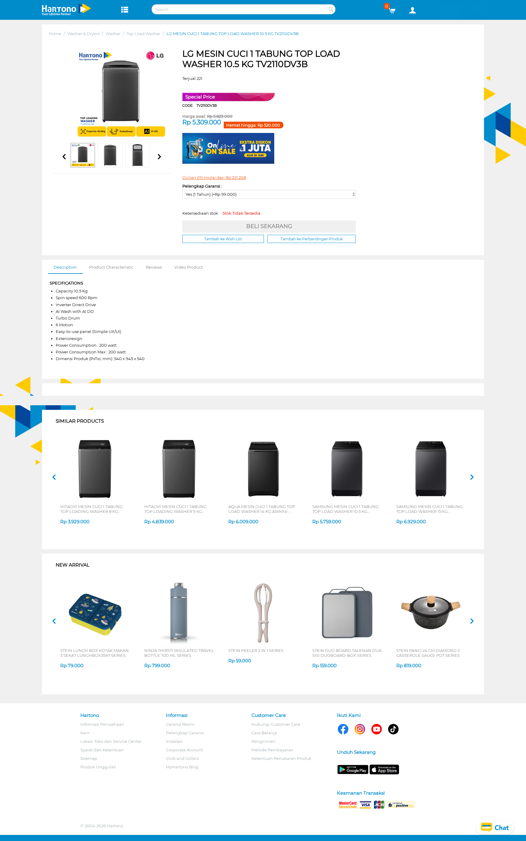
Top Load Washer (143, 33)
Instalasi (174, 741)
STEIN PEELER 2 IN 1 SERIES (255, 650)
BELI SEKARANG (269, 226)
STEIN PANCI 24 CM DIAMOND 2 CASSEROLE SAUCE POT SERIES (428, 653)
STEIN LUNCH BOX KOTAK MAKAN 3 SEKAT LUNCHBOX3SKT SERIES (94, 653)
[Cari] (331, 10)
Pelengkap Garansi (185, 732)
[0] (394, 9)
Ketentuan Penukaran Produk (281, 758)
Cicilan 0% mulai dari (214, 177)
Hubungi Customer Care (275, 724)
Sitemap (88, 758)
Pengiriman (263, 741)
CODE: (199, 105)
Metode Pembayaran (272, 749)
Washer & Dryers (83, 33)
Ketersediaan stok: (221, 213)
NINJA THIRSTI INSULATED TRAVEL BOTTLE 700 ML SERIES (179, 653)
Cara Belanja (264, 732)
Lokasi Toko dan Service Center (111, 741)
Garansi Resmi (180, 724)
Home (55, 33)
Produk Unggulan (98, 766)
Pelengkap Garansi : (202, 186)
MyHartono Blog (182, 766)
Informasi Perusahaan (102, 724)
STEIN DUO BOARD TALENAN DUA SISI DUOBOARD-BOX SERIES (346, 653)
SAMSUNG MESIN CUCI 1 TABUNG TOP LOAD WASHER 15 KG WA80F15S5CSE (429, 509)
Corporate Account (184, 749)
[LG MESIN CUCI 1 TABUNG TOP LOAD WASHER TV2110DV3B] (121, 94)
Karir (85, 732)
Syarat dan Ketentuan (102, 749)
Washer (113, 33)
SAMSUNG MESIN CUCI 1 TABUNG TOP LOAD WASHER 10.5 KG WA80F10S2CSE (345, 509)
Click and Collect (182, 758)
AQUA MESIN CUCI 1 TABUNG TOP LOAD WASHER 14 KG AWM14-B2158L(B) (261, 509)
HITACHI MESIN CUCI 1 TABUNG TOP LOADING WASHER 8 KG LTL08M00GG (91, 509)
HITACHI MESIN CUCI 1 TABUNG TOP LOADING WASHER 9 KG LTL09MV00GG (175, 509)
